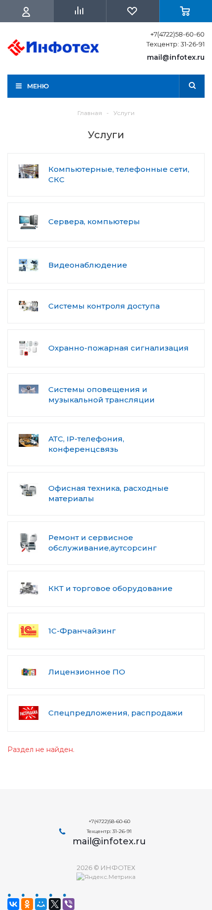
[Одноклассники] (27, 904)
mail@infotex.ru (176, 57)
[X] (55, 904)
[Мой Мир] (41, 904)
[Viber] (68, 904)
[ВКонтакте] (13, 904)
